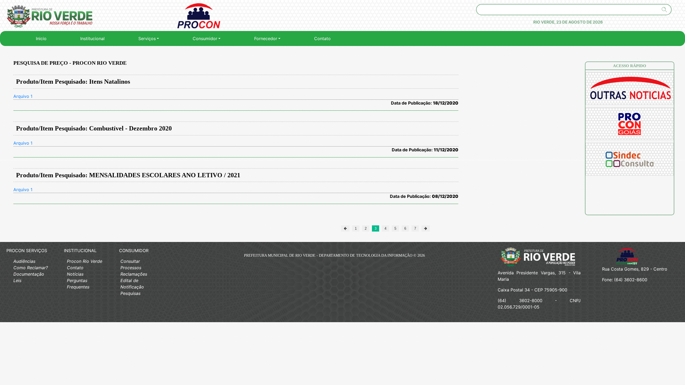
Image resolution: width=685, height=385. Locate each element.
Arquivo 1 (22, 96)
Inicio (42, 38)
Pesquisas (130, 293)
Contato (322, 38)
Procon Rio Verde (84, 261)
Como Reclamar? (30, 267)
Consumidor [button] (205, 38)
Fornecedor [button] (265, 38)
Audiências (24, 261)
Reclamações (133, 274)
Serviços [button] (147, 38)
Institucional (92, 38)
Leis (17, 280)
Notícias (75, 274)
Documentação (28, 274)
